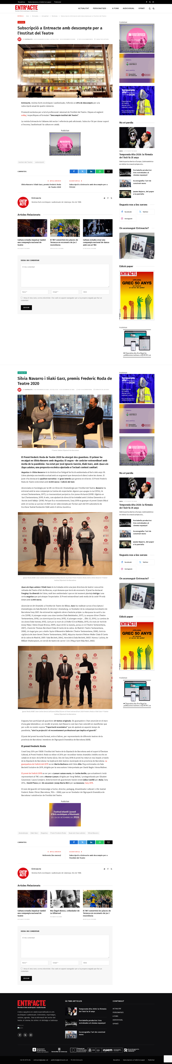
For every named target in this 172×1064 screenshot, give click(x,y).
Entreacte (28, 39)
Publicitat (57, 2)
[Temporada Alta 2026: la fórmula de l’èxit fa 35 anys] (136, 137)
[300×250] (136, 115)
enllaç (23, 115)
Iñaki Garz (34, 833)
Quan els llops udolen (77, 833)
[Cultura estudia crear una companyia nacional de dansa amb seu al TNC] (98, 228)
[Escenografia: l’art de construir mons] (125, 183)
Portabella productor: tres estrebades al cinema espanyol (142, 172)
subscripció (39, 162)
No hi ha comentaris (86, 39)
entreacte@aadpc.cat (41, 1060)
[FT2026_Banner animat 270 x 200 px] (65, 155)
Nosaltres (21, 2)
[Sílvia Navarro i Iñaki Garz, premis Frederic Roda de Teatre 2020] (65, 421)
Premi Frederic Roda (58, 833)
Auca (121, 151)
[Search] (153, 8)
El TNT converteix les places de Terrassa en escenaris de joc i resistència (64, 242)
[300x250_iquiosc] (136, 357)
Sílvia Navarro (93, 833)
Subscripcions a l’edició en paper (39, 2)
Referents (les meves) (52, 855)
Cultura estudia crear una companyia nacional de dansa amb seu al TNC (96, 242)
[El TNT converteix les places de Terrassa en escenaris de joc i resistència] (65, 228)
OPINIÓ (141, 8)
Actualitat (22, 372)
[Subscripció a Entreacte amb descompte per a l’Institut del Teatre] (65, 71)
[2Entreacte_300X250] (136, 82)
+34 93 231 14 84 (25, 1060)
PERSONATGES (99, 8)
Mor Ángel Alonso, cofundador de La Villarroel (65, 912)
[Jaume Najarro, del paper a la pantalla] (125, 194)
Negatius (44, 833)
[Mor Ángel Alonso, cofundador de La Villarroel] (65, 899)
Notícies (21, 22)
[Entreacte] (26, 8)
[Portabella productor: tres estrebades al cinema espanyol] (125, 173)
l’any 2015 (89, 783)
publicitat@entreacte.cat (59, 1060)
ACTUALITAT (83, 8)
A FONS (115, 8)
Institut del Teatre (25, 162)
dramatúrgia (23, 833)
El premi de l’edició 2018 (31, 773)
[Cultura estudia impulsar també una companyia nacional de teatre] (32, 228)
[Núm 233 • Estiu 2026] (136, 320)
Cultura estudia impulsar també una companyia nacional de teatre (32, 242)
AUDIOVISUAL (128, 8)
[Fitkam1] (65, 826)
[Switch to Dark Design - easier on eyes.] (149, 8)
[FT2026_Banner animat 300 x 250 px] (136, 52)
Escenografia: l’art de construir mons (142, 182)
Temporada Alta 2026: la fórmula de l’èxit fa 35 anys (136, 156)
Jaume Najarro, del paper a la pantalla (143, 192)
